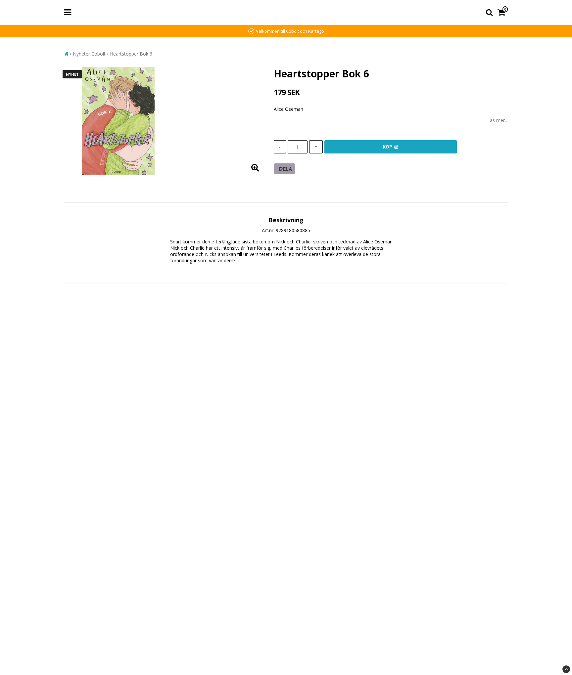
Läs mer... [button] (497, 120)
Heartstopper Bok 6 (131, 54)
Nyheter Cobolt (89, 54)
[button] (503, 12)
